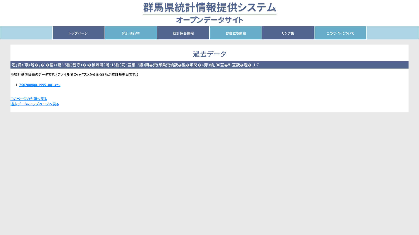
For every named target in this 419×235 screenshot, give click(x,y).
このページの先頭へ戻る (28, 98)
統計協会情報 (183, 33)
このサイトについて (340, 33)
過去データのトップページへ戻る (34, 104)
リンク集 (288, 33)
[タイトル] (209, 12)
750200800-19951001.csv (39, 84)
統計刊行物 (131, 33)
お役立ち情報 (236, 33)
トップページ (78, 33)
